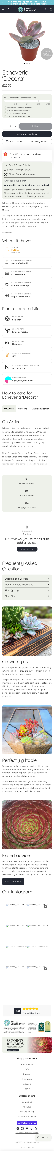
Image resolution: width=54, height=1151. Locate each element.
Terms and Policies (27, 1147)
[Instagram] (22, 1128)
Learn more (15, 157)
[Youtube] (27, 1128)
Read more (7, 232)
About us (27, 1106)
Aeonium (27, 1074)
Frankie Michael (33, 1133)
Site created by (21, 1133)
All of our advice (13, 881)
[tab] (9, 408)
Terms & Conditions (27, 1116)
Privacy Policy (27, 1111)
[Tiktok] (31, 1128)
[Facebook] (17, 1128)
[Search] (9, 9)
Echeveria (27, 1079)
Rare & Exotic (27, 1064)
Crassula (27, 1084)
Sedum (27, 1088)
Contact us (27, 1102)
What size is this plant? (15, 180)
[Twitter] (36, 1128)
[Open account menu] (45, 9)
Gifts (27, 1069)
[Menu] (3, 9)
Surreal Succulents (28, 1142)
